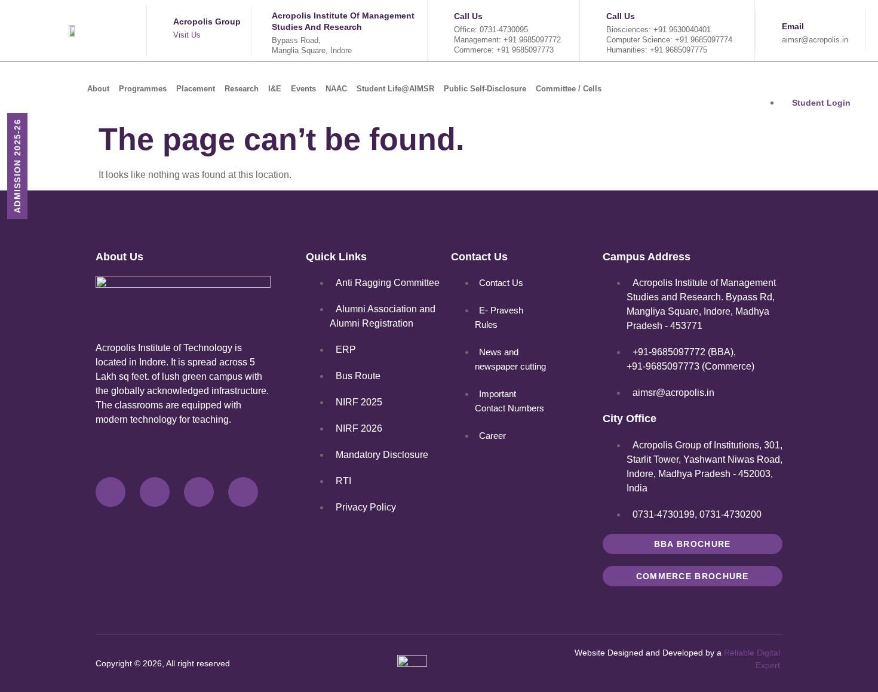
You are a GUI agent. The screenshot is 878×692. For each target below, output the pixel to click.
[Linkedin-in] (243, 492)
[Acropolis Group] (158, 30)
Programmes (143, 88)
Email (793, 26)
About (98, 88)
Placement (195, 88)
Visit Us (187, 34)
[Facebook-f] (110, 492)
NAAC (336, 88)
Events (303, 88)
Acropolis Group (207, 21)
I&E (274, 88)
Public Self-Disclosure (485, 88)
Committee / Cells (568, 88)
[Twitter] (155, 492)
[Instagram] (199, 492)
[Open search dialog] (714, 88)
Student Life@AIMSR (395, 88)
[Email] (767, 30)
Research (242, 88)
